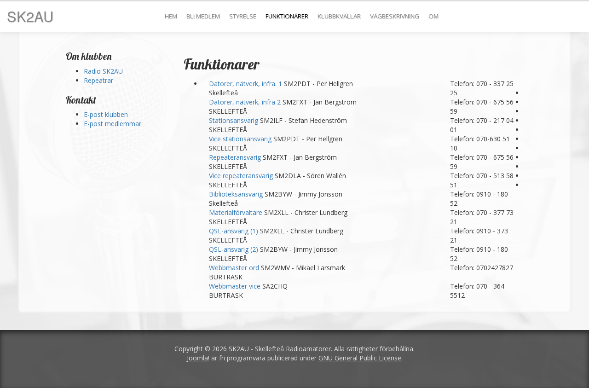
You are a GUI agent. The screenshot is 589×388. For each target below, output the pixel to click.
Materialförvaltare (236, 212)
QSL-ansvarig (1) (234, 230)
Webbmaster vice (235, 286)
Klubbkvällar (339, 16)
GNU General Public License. (360, 357)
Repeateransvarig (236, 157)
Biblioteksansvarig (237, 194)
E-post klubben (106, 114)
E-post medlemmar (112, 123)
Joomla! (198, 357)
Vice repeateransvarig (242, 175)
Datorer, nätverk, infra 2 (246, 102)
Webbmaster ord (235, 267)
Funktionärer (287, 16)
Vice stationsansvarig (241, 138)
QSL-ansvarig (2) (234, 249)
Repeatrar (98, 80)
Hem (171, 16)
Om (433, 16)
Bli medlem (203, 16)
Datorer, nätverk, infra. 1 (246, 83)
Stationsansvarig (234, 120)
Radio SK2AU (103, 71)
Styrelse (242, 16)
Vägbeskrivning (394, 16)
